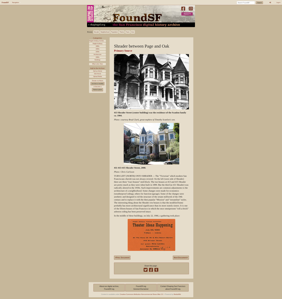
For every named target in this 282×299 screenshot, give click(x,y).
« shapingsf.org (96, 24)
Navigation (15, 2)
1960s (97, 57)
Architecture (97, 54)
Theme (122, 32)
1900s (97, 49)
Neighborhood (105, 32)
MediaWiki (177, 294)
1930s (97, 52)
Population (114, 32)
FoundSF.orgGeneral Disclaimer (140, 287)
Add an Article (97, 71)
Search (259, 3)
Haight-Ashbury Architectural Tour (97, 41)
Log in (278, 2)
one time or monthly (97, 83)
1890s (97, 46)
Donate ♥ (187, 14)
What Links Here (97, 64)
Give (132, 32)
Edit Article (97, 74)
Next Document (180, 258)
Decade (96, 32)
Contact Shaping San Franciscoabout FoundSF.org (172, 287)
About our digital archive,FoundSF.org (109, 287)
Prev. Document (122, 258)
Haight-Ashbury (97, 43)
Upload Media (97, 76)
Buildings (97, 60)
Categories (97, 38)
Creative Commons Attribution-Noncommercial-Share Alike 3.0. (142, 294)
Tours (127, 32)
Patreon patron (97, 89)
